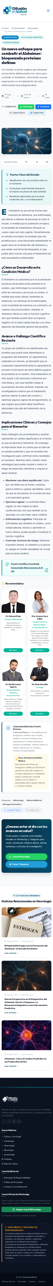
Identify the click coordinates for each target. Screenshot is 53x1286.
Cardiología (9, 1141)
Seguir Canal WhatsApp (28, 1209)
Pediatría (8, 1159)
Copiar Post (38, 113)
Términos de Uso (8, 1281)
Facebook (44, 107)
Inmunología (9, 1155)
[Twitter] (14, 1122)
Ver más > (13, 650)
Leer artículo (10, 953)
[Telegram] (19, 1122)
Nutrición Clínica (11, 1164)
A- (26, 162)
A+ (47, 162)
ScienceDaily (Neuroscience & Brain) (27, 569)
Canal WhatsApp (21, 856)
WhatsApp (27, 107)
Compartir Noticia (13, 810)
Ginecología (9, 1145)
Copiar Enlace (18, 113)
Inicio (6, 28)
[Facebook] (9, 1122)
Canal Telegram (20, 864)
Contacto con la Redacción (15, 1187)
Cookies (32, 1281)
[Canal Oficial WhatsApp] (4, 1122)
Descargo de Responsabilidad (17, 1178)
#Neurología (18, 800)
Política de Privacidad (13, 1182)
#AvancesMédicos (34, 800)
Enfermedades (18, 28)
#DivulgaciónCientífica (12, 804)
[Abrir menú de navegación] (48, 10)
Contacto (41, 1281)
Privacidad (22, 1281)
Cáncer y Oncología (12, 1136)
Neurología (33, 28)
